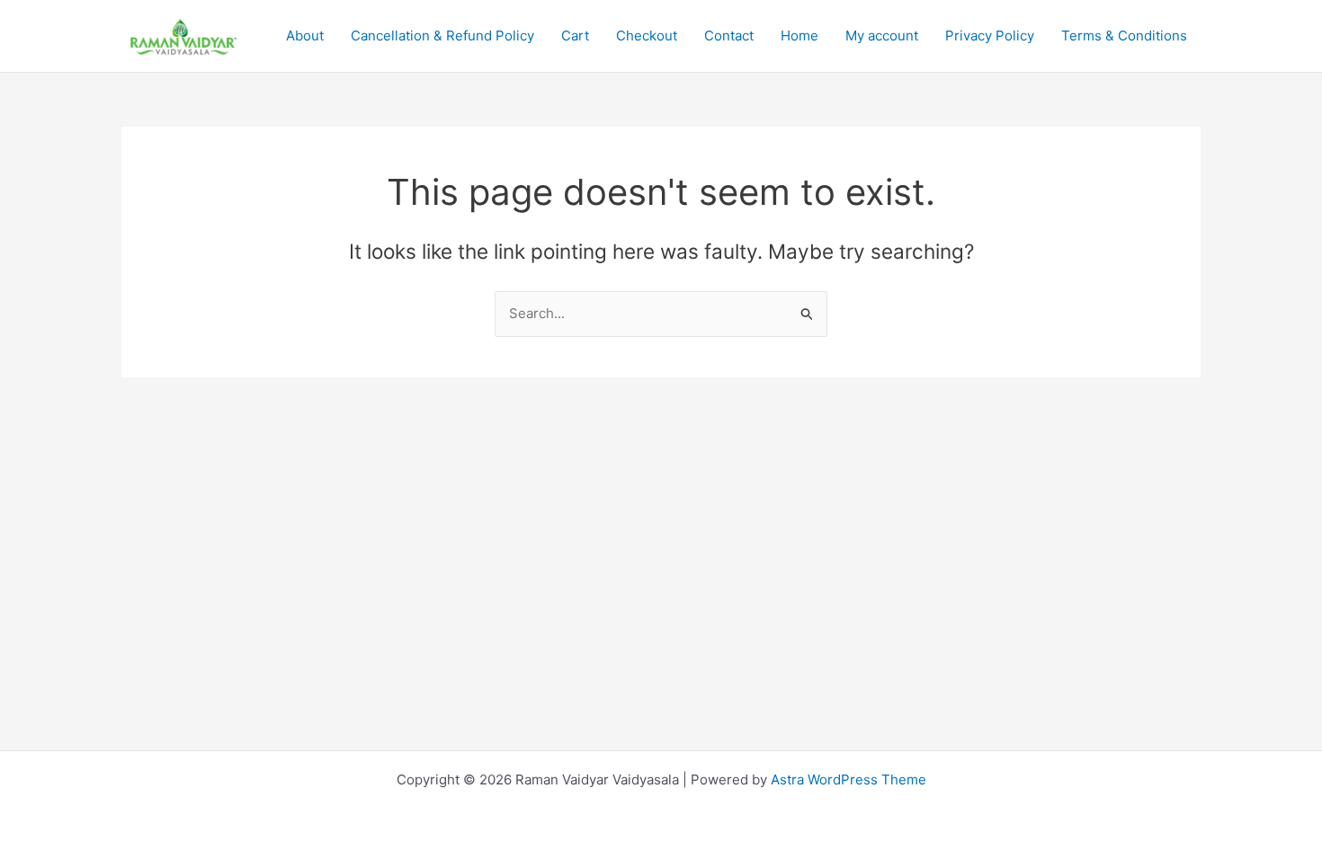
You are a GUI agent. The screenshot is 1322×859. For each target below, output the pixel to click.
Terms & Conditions (1124, 35)
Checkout (646, 35)
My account (881, 35)
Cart (575, 35)
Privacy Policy (989, 35)
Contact (729, 35)
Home (799, 35)
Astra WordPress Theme (848, 779)
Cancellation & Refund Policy (442, 35)
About (305, 35)
